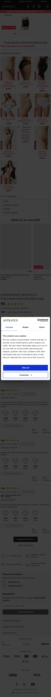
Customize (24, 375)
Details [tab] (26, 327)
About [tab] (42, 327)
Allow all (25, 368)
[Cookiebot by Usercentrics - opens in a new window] (37, 320)
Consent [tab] (9, 327)
